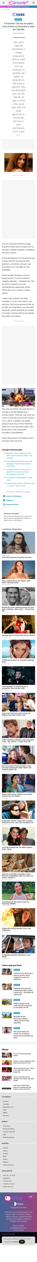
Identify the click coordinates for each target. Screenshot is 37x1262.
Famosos (4, 1064)
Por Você (4, 1057)
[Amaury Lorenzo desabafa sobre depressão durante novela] (7, 1062)
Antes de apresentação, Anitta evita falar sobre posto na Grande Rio (23, 1070)
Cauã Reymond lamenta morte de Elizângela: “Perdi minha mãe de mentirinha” (19, 463)
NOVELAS (4, 1121)
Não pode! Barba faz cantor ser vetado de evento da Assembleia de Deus (23, 1035)
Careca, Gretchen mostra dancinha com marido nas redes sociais (23, 1078)
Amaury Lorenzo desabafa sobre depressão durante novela (24, 1062)
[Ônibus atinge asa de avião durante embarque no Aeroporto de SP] (7, 1002)
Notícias (8, 9)
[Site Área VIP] (18, 3)
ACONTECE (5, 1143)
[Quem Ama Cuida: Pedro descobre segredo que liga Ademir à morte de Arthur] (7, 1086)
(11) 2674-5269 (18, 1230)
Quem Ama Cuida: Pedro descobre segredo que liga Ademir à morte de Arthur (22, 1087)
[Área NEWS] (18, 15)
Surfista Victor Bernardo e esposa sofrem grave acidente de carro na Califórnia (23, 976)
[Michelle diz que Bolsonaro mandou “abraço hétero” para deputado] (7, 1015)
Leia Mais (15, 1241)
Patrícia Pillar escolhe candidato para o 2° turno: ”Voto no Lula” (20, 484)
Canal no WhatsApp (13, 496)
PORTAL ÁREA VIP (7, 1171)
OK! (22, 1241)
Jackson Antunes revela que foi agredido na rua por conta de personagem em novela (18, 472)
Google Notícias (12, 504)
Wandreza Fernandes (19, 37)
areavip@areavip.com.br (18, 1228)
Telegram (9, 500)
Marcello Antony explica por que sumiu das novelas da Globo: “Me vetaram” (19, 455)
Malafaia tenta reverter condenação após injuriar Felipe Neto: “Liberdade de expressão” (23, 991)
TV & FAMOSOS (6, 1097)
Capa (3, 9)
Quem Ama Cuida (6, 1088)
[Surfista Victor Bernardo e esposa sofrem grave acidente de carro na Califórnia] (7, 971)
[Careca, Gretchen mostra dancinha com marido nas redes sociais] (7, 1078)
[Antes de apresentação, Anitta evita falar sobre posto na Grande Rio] (7, 1069)
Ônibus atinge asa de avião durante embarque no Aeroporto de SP (23, 1005)
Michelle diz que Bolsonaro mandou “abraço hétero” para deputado (21, 1020)
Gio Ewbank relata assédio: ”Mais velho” (19, 479)
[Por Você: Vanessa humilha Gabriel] (7, 1055)
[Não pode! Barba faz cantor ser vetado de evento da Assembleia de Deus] (7, 1030)
